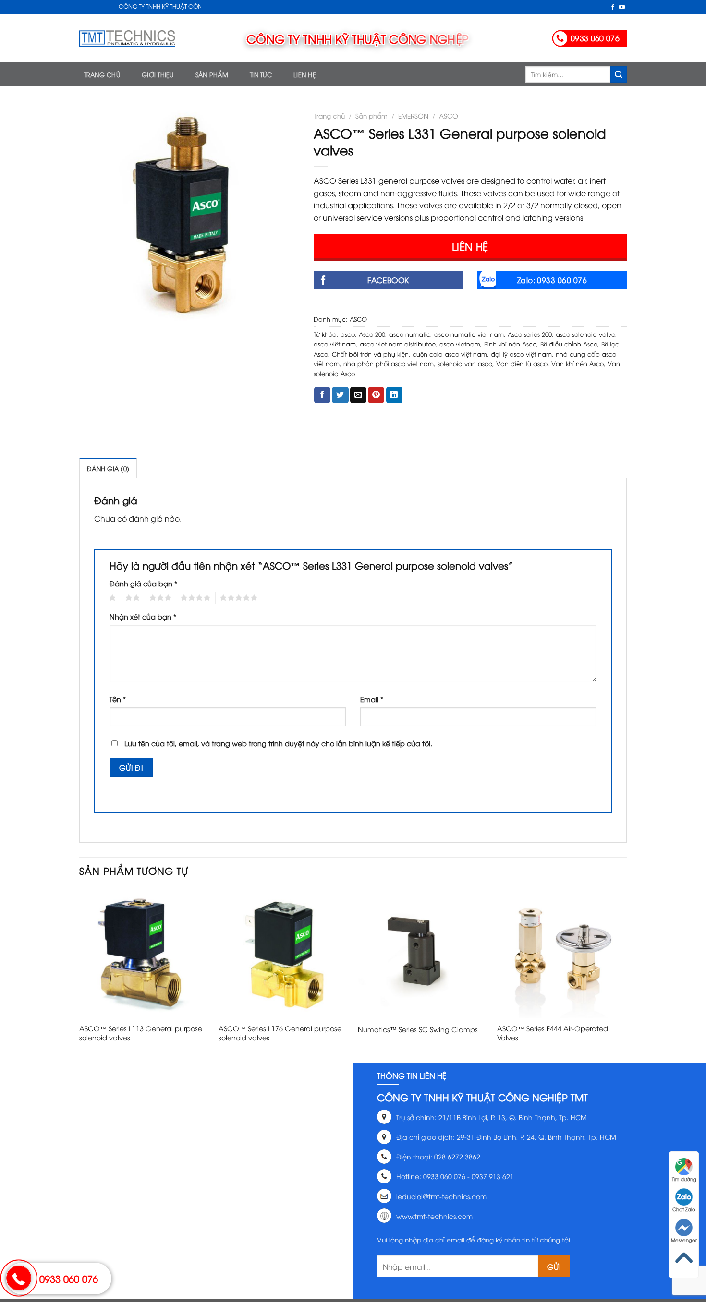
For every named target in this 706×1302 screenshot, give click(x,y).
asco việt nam (335, 343)
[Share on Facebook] (322, 395)
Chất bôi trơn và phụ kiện (370, 353)
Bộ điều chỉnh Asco (568, 343)
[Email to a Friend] (358, 395)
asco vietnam (459, 343)
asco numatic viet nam (469, 334)
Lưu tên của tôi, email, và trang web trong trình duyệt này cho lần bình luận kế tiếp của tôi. (278, 743)
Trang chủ (102, 74)
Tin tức (261, 74)
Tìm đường (684, 1179)
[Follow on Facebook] (613, 7)
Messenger (684, 1240)
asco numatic (409, 334)
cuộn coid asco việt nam (450, 353)
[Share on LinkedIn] (394, 395)
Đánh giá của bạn (143, 583)
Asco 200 (372, 334)
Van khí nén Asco (577, 363)
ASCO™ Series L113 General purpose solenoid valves (140, 1033)
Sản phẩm (211, 74)
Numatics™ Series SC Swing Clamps (418, 1029)
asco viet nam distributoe (398, 343)
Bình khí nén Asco (510, 343)
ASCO (448, 115)
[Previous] (80, 974)
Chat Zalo (683, 1209)
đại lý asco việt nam (521, 353)
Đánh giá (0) (108, 468)
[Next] (626, 974)
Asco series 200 (530, 334)
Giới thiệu (158, 74)
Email (371, 699)
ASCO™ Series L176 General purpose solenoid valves (280, 1033)
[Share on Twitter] (340, 395)
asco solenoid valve (585, 334)
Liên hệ (304, 74)
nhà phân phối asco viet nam (388, 363)
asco (348, 334)
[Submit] (618, 74)
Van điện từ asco (522, 363)
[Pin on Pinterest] (376, 395)
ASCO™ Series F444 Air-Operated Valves (552, 1033)
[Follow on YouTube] (622, 7)
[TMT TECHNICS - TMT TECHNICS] (127, 38)
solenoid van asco (465, 363)
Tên (118, 699)
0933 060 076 (68, 1278)
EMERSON (413, 115)
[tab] (108, 468)
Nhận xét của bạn (143, 616)
